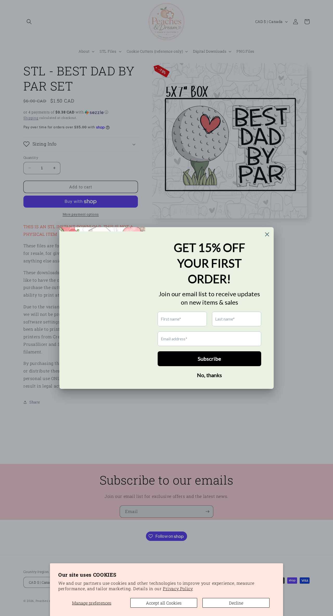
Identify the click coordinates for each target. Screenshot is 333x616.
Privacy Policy (178, 588)
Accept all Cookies (164, 603)
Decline (236, 603)
